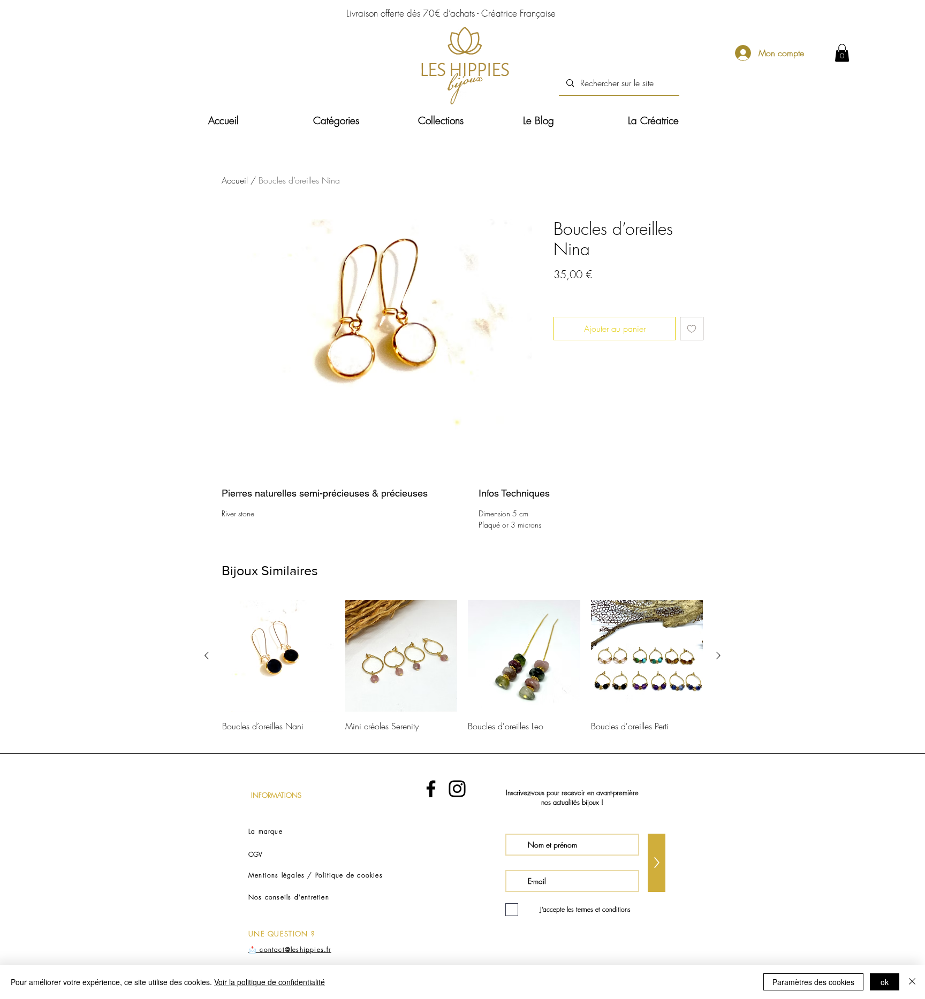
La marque (265, 831)
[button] (357, 121)
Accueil (235, 180)
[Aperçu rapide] (278, 656)
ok (885, 982)
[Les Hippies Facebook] (431, 788)
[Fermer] (912, 981)
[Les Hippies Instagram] (457, 788)
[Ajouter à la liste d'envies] (691, 328)
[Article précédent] (206, 655)
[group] (462, 672)
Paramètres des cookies (813, 982)
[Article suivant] (718, 655)
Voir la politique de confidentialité (269, 982)
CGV (255, 854)
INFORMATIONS (276, 795)
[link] (842, 53)
